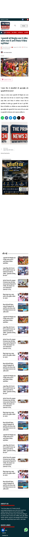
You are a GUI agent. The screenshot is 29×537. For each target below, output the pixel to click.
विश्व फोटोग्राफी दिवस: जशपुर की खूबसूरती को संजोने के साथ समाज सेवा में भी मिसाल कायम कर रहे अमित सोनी (9, 308)
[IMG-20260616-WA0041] (15, 194)
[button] (2, 118)
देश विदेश (14, 32)
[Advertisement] (14, 9)
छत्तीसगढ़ (20, 32)
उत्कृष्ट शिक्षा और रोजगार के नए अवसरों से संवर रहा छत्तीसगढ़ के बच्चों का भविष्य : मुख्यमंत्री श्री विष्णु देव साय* (9, 272)
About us (4, 534)
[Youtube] (28, 19)
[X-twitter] (25, 19)
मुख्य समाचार (7, 32)
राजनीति (26, 32)
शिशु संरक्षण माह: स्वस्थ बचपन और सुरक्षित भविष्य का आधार (9, 296)
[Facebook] (23, 19)
